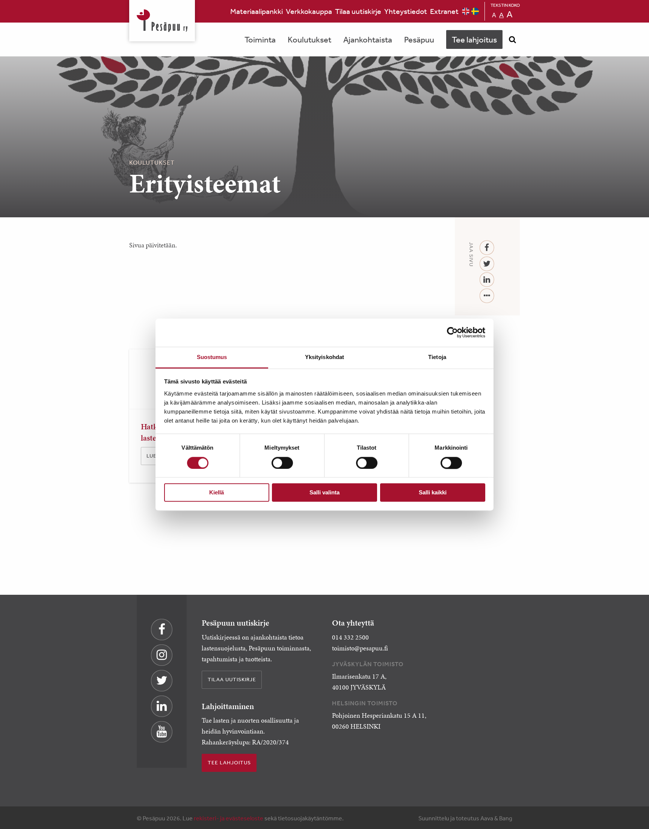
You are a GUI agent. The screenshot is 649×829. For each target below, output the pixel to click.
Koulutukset (309, 39)
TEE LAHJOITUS (229, 762)
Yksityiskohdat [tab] (324, 357)
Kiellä (216, 493)
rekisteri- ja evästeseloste (228, 818)
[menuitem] (256, 11)
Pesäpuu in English (465, 11)
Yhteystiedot (405, 11)
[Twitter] (487, 264)
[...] (487, 296)
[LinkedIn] (487, 280)
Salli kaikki (433, 493)
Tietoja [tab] (437, 357)
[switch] (282, 463)
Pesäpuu (162, 20)
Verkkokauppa (309, 11)
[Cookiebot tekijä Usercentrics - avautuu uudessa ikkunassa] (452, 332)
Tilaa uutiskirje (358, 11)
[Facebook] (487, 248)
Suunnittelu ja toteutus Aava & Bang (465, 818)
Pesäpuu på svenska (475, 11)
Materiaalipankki (256, 11)
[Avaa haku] (512, 39)
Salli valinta (324, 493)
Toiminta (260, 39)
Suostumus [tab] (212, 357)
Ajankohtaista (367, 39)
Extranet (444, 11)
